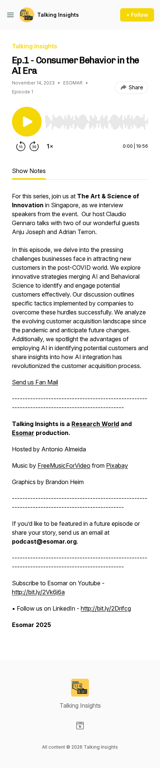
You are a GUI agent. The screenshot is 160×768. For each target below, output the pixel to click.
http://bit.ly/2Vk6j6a (38, 592)
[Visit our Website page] (80, 725)
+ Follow (137, 15)
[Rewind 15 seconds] (21, 146)
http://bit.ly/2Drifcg (106, 608)
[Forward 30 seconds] (34, 146)
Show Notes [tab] (29, 171)
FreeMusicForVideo (64, 465)
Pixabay (117, 465)
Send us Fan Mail (35, 382)
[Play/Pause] (27, 122)
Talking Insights (58, 15)
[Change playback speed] (49, 146)
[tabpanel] (80, 414)
